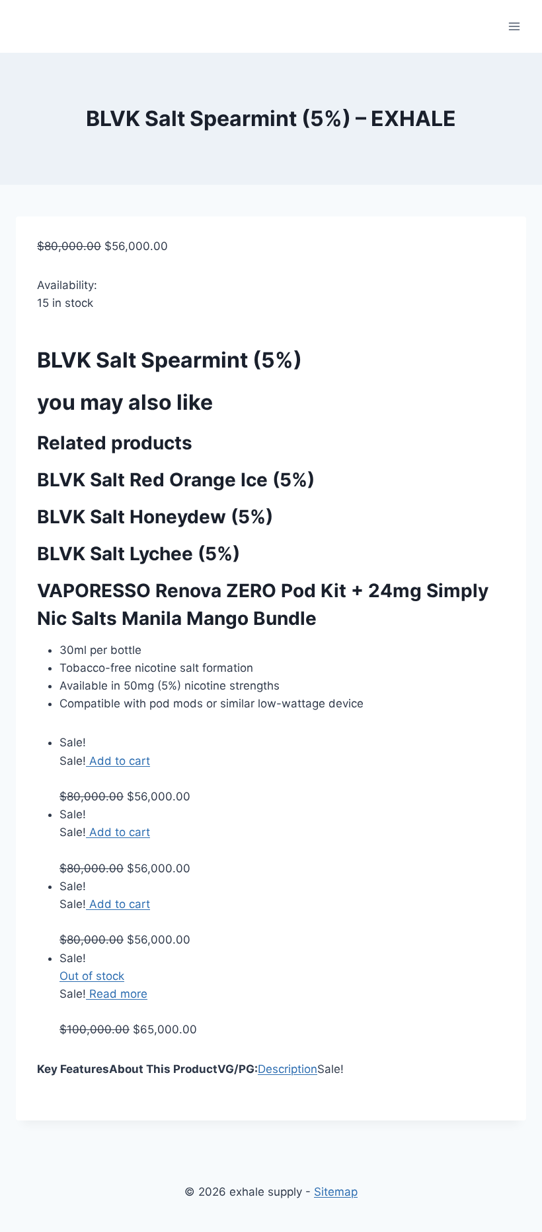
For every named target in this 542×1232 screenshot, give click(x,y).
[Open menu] (514, 26)
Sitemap (336, 1191)
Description (287, 1069)
